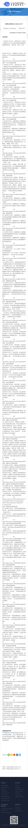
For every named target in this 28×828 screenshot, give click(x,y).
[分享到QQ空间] (11, 755)
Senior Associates (19, 791)
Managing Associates (19, 789)
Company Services (5, 793)
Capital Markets (4, 785)
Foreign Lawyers (18, 794)
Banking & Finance (5, 787)
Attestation (3, 789)
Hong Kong (17, 807)
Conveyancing (4, 794)
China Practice (4, 791)
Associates (17, 793)
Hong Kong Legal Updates (6, 808)
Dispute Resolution (5, 798)
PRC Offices (17, 809)
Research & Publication (6, 812)
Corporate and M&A (5, 800)
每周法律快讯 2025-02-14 (14, 767)
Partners (17, 785)
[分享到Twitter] (20, 755)
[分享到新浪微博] (14, 755)
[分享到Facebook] (17, 755)
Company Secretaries (19, 796)
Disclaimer (22, 825)
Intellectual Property (5, 796)
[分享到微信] (8, 755)
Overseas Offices (18, 810)
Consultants (17, 787)
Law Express (12, 28)
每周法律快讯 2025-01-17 (14, 769)
